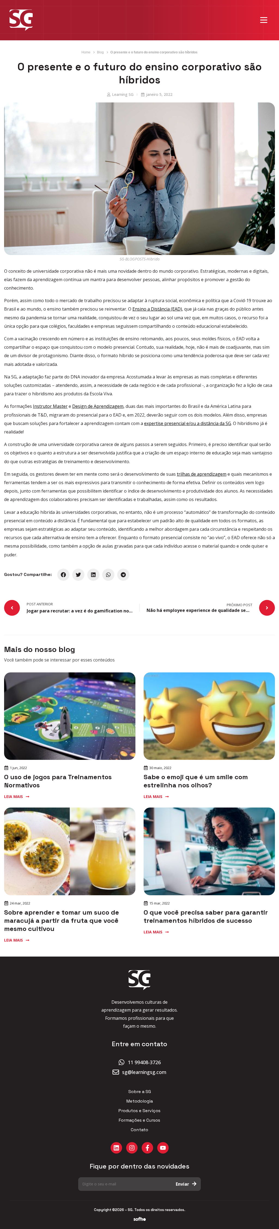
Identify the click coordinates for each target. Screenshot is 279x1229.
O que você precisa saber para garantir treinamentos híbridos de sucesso (206, 916)
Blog (100, 52)
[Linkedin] (116, 1148)
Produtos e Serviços (139, 1110)
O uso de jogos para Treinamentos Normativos (58, 781)
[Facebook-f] (147, 1148)
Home (85, 52)
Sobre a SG (139, 1091)
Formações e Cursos (139, 1120)
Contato (139, 1130)
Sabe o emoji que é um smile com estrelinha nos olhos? (196, 781)
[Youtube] (163, 1148)
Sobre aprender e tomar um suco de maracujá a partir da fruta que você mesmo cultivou (61, 920)
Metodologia (139, 1101)
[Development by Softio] (140, 1219)
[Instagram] (132, 1148)
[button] (63, 575)
